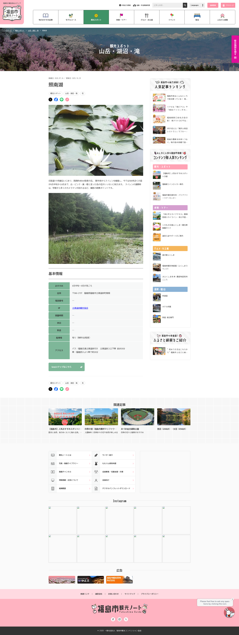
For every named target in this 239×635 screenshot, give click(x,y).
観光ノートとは (65, 455)
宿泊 (197, 20)
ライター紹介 (107, 455)
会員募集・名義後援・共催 (112, 472)
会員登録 (213, 5)
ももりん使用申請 (109, 463)
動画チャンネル (65, 472)
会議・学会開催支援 (143, 5)
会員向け (105, 480)
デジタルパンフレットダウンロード (116, 488)
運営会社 (98, 594)
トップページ (7, 30)
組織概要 (62, 488)
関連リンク (85, 594)
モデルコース (71, 20)
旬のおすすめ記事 (46, 20)
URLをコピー (67, 99)
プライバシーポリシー (149, 594)
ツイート (50, 99)
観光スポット (96, 20)
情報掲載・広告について (68, 480)
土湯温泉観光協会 (80, 308)
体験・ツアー (121, 20)
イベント (171, 20)
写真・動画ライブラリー (68, 463)
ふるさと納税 (222, 20)
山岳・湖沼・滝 (33, 30)
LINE (61, 99)
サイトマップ (130, 594)
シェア (56, 99)
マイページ (230, 5)
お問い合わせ (113, 594)
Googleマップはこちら (61, 367)
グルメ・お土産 (147, 20)
